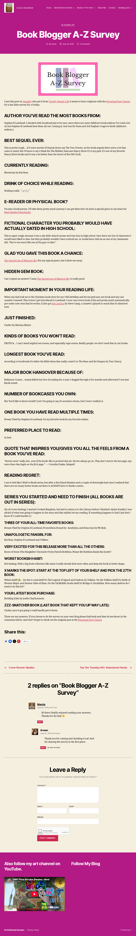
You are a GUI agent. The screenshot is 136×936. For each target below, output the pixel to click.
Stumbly (27, 101)
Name (40, 806)
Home (49, 8)
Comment (41, 785)
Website (40, 817)
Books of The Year (85, 8)
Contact (112, 8)
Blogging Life (67, 25)
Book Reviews (18, 930)
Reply (40, 722)
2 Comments (85, 44)
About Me (102, 8)
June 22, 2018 (68, 44)
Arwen (54, 44)
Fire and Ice (58, 303)
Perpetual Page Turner (118, 101)
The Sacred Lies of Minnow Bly (53, 278)
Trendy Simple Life (59, 101)
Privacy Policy (33, 930)
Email (71, 806)
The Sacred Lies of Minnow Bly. (20, 260)
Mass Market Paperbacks (17, 212)
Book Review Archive (63, 8)
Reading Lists (124, 8)
